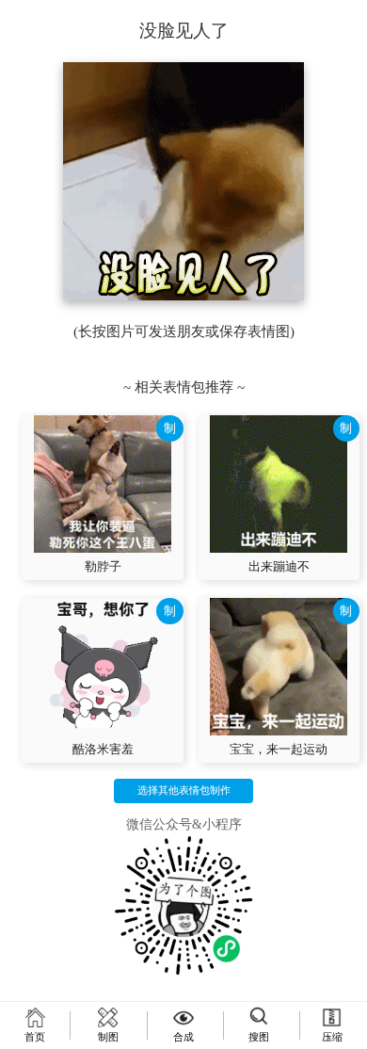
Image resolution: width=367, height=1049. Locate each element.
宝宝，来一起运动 (278, 749)
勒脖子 (103, 566)
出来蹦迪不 (279, 566)
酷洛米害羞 (103, 749)
